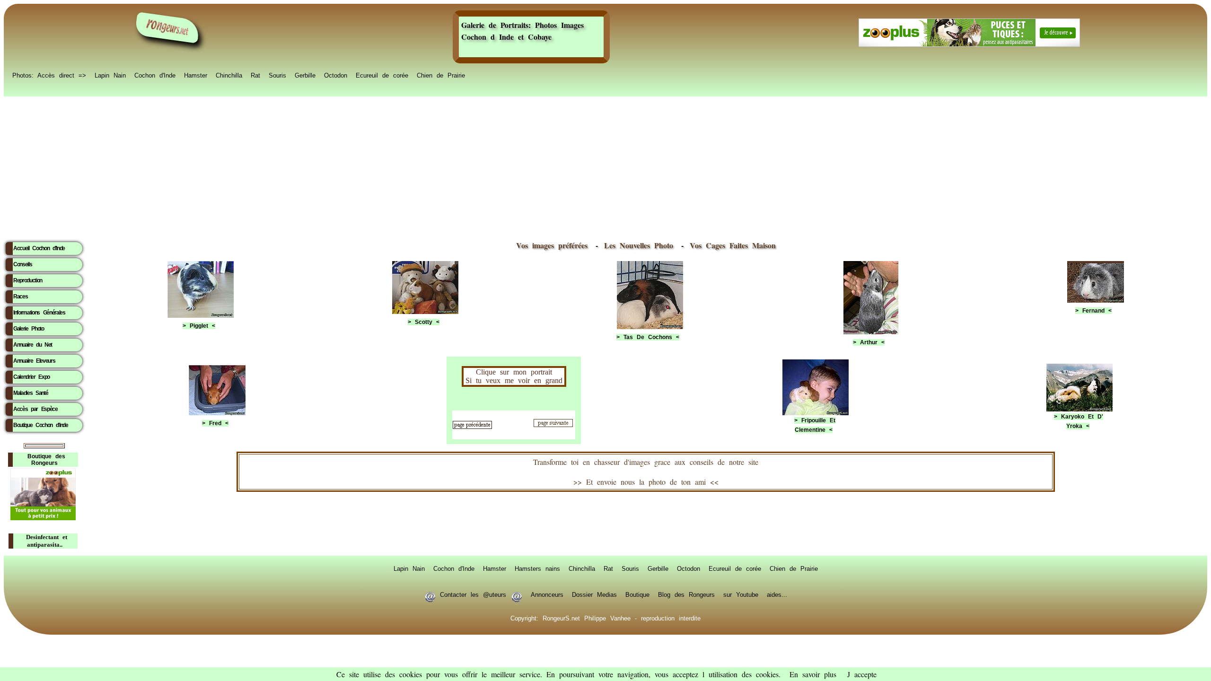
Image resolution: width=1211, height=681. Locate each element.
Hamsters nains (537, 568)
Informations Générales (39, 312)
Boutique (637, 594)
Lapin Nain (110, 75)
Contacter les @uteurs (473, 594)
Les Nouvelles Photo (640, 245)
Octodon (335, 75)
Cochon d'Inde (155, 75)
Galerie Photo (28, 328)
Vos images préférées (552, 245)
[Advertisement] (605, 166)
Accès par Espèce (35, 409)
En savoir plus (813, 674)
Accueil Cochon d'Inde (39, 248)
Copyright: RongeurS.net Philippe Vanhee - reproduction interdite (605, 617)
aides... (777, 594)
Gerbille (305, 75)
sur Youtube (740, 594)
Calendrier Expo (31, 377)
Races (20, 296)
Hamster (195, 75)
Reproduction (27, 280)
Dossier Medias (594, 594)
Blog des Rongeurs (686, 594)
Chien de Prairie (441, 75)
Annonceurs (547, 594)
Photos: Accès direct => (49, 75)
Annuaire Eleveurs (34, 361)
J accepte (862, 674)
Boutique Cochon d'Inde (40, 425)
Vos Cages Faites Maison (730, 245)
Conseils (22, 264)
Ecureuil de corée (382, 75)
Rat (255, 75)
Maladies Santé (30, 393)
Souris (277, 75)
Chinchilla (229, 75)
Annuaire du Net (32, 344)
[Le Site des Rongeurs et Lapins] (167, 28)
